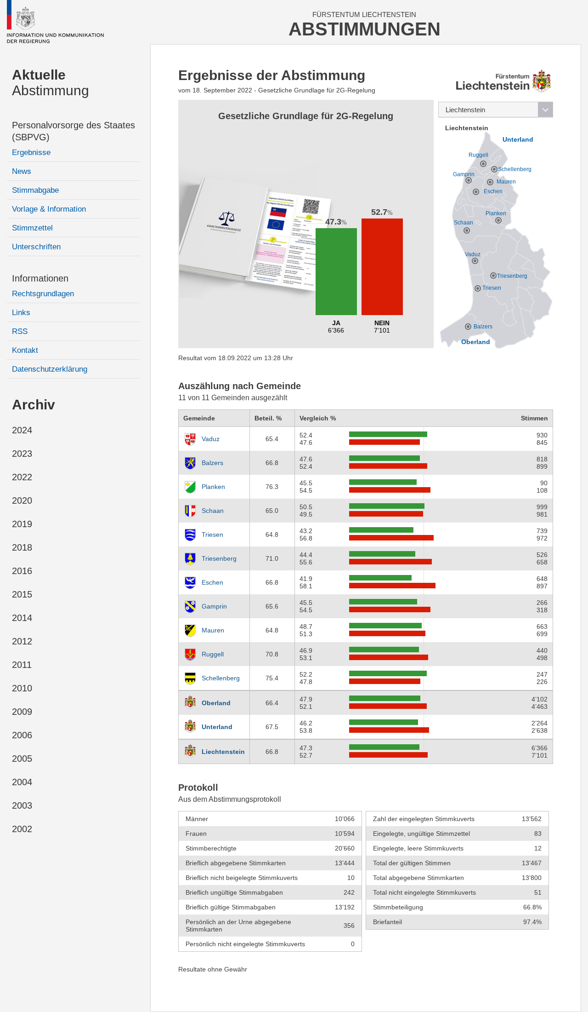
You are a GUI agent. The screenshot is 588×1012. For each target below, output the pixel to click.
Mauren (213, 630)
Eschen (212, 582)
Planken (213, 486)
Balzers (212, 462)
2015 (22, 594)
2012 (22, 641)
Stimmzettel (32, 228)
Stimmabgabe (35, 190)
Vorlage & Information (49, 209)
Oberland (216, 703)
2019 (22, 524)
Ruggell (213, 654)
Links (21, 312)
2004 (22, 782)
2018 (22, 547)
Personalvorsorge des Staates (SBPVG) (73, 131)
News (21, 171)
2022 (22, 477)
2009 (22, 712)
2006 (22, 735)
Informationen (40, 278)
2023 (22, 453)
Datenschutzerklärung (49, 369)
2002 (22, 829)
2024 (22, 430)
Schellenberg (221, 678)
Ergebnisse (31, 152)
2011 (22, 665)
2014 (22, 618)
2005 (22, 758)
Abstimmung (50, 82)
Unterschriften (36, 246)
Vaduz (211, 439)
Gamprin (214, 606)
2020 (22, 500)
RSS (20, 331)
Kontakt (25, 350)
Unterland (217, 726)
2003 (22, 805)
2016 (22, 571)
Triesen (212, 534)
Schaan (213, 510)
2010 (22, 688)
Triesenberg (219, 558)
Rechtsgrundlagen (43, 293)
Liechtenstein (223, 751)
